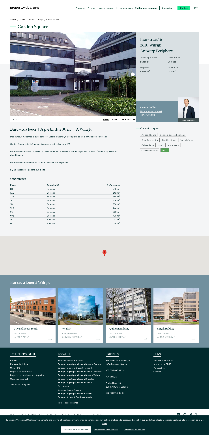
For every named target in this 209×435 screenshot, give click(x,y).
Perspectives (159, 367)
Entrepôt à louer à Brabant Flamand (75, 367)
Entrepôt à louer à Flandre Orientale (75, 397)
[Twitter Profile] (197, 415)
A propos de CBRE (162, 364)
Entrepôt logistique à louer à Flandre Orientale (79, 371)
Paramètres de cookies (134, 429)
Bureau (13, 360)
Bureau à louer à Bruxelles (70, 360)
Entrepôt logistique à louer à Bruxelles (76, 378)
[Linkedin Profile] (178, 415)
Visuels (106, 119)
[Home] (24, 7)
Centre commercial (19, 378)
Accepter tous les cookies (76, 429)
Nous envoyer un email (151, 111)
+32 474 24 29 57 (148, 114)
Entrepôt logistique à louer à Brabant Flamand (79, 364)
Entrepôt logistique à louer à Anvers (75, 393)
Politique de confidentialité (89, 414)
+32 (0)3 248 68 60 (115, 392)
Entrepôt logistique (19, 364)
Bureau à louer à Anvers (69, 389)
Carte (114, 119)
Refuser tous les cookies (106, 429)
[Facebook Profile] (191, 415)
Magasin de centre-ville (21, 371)
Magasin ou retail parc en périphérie (27, 375)
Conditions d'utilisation (61, 414)
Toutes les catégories (20, 384)
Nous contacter (188, 119)
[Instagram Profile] (185, 415)
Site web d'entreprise (163, 360)
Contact (157, 371)
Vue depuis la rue (127, 119)
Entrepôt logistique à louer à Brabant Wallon (79, 375)
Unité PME (15, 367)
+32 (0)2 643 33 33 (114, 370)
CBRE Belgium (37, 414)
